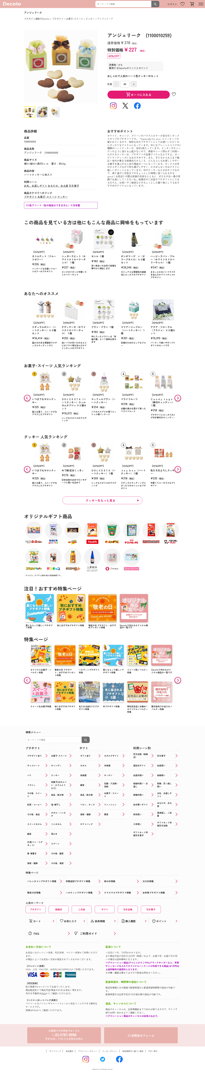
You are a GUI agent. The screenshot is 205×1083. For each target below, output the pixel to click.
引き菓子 (74, 186)
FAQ (43, 993)
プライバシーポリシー (87, 1051)
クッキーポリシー (110, 1051)
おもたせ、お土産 (58, 186)
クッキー (62, 197)
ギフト (104, 909)
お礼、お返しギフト (35, 186)
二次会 (81, 909)
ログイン (172, 4)
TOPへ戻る (153, 1051)
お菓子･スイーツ (47, 197)
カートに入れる (139, 95)
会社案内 (69, 1051)
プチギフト (30, 197)
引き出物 (127, 909)
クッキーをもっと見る (100, 500)
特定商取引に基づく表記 (133, 1051)
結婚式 (58, 909)
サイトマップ (55, 1051)
